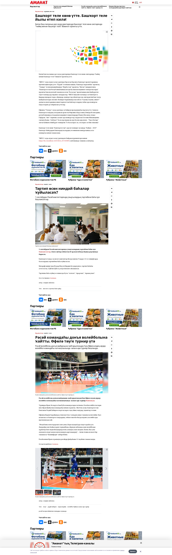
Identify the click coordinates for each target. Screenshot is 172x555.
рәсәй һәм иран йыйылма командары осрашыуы (52, 511)
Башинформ (53, 278)
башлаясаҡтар (45, 252)
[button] (106, 469)
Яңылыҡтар (35, 7)
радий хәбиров (52, 507)
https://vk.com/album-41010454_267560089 (54, 141)
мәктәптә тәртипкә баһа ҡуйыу (52, 288)
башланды (90, 401)
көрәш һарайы (62, 507)
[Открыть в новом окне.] (43, 151)
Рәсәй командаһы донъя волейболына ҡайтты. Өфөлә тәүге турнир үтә (94, 7)
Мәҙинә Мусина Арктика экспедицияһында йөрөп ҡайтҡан (120, 7)
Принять (133, 551)
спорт (44, 507)
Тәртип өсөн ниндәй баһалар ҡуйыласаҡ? (62, 7)
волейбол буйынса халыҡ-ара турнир (78, 507)
